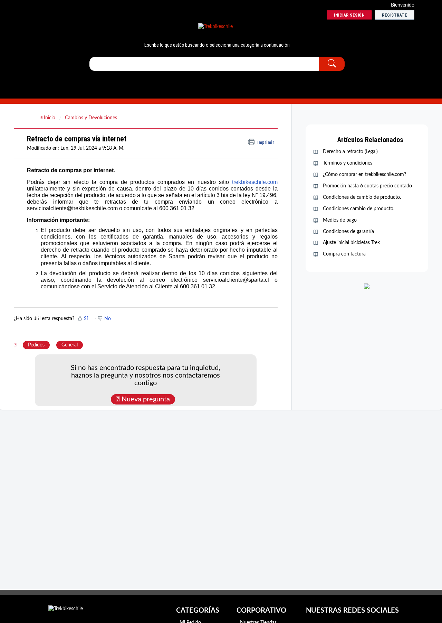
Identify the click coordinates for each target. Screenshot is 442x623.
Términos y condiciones (347, 163)
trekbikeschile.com (255, 182)
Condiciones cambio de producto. (358, 208)
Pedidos (36, 345)
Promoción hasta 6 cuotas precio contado (367, 186)
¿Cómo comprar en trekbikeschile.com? (364, 174)
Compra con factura (344, 254)
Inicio (49, 117)
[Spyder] (215, 27)
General (69, 345)
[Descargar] (208, 225)
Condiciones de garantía (348, 231)
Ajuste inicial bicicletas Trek (351, 242)
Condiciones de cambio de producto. (362, 197)
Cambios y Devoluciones (91, 117)
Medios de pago (340, 220)
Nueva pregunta (145, 399)
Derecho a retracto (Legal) (350, 151)
